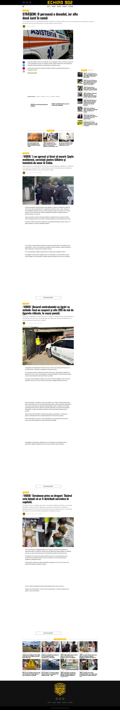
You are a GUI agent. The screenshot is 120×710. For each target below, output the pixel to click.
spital (48, 96)
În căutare (64, 6)
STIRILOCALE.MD (32, 73)
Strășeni (53, 96)
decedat (38, 96)
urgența (58, 96)
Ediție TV (48, 6)
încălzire (43, 96)
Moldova (53, 6)
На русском (70, 6)
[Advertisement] (51, 84)
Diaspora (59, 6)
